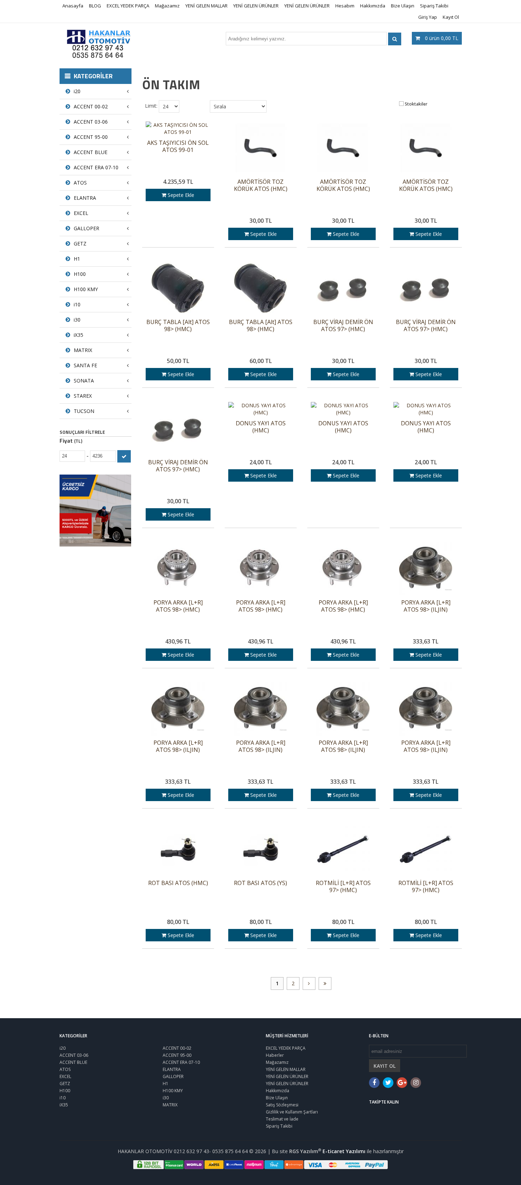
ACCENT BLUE (90, 152)
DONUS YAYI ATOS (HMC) (261, 427)
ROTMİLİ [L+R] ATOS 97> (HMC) (343, 886)
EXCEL (81, 213)
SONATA (84, 380)
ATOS (80, 182)
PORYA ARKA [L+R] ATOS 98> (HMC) (178, 606)
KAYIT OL (385, 1065)
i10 (77, 304)
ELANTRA (85, 197)
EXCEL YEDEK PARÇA (128, 5)
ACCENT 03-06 (91, 121)
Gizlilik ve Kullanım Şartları (292, 1112)
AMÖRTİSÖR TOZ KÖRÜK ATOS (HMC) (260, 185)
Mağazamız (167, 5)
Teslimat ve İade (282, 1119)
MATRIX (83, 350)
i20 (77, 91)
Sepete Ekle (180, 195)
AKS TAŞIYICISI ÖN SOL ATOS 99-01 (178, 146)
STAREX (83, 395)
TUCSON (84, 411)
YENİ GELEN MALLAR (206, 5)
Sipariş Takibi (434, 5)
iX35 (78, 334)
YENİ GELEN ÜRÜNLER (256, 5)
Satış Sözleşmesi (282, 1105)
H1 (77, 258)
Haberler (275, 1055)
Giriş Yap (427, 17)
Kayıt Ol (451, 17)
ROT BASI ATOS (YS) (260, 883)
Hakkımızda (372, 5)
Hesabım (344, 5)
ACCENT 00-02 (91, 106)
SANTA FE (85, 365)
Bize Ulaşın (402, 5)
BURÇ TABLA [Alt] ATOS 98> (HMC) (178, 325)
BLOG (95, 5)
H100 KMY (86, 289)
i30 (77, 319)
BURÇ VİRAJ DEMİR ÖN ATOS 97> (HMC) (343, 325)
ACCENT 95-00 (91, 137)
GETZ (80, 243)
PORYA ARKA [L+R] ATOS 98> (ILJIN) (425, 606)
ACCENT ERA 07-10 (96, 167)
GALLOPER (86, 228)
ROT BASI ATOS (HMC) (178, 883)
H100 (80, 274)
